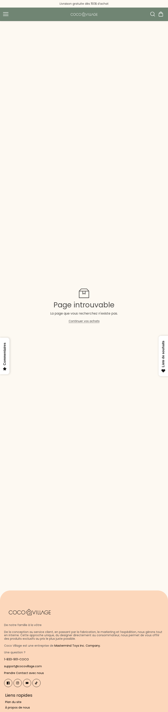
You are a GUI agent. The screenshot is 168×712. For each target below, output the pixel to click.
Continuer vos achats (84, 321)
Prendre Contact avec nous (24, 673)
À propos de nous (17, 707)
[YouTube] (27, 683)
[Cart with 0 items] (161, 14)
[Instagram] (18, 683)
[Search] (153, 14)
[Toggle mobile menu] (34, 14)
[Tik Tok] (36, 683)
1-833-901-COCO (16, 659)
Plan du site (13, 702)
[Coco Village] (84, 14)
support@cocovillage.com (23, 666)
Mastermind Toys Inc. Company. (77, 646)
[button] (161, 14)
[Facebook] (8, 683)
